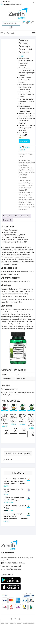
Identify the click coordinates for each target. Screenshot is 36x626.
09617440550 (5, 1)
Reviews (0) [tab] (7, 220)
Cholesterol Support (25, 167)
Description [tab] (7, 216)
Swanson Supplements (26, 204)
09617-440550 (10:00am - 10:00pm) (13, 563)
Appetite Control (24, 183)
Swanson (27, 172)
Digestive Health (24, 170)
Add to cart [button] (23, 430)
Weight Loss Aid (24, 207)
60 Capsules (27, 180)
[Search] (11, 27)
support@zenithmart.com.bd (12, 4)
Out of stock (6, 432)
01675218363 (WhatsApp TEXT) (11, 569)
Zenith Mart (4, 623)
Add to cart (24, 141)
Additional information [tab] (22, 216)
